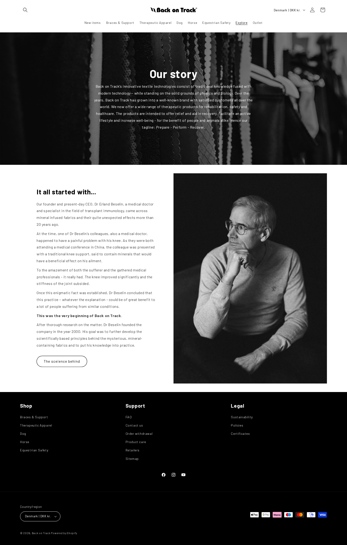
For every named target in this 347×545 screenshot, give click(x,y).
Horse (24, 442)
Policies (237, 425)
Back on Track (41, 533)
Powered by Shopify (64, 533)
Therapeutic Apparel (36, 425)
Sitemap (132, 459)
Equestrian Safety (34, 450)
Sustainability (242, 417)
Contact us (134, 425)
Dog (23, 434)
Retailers (133, 450)
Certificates (240, 434)
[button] (25, 10)
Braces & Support (34, 417)
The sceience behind (62, 361)
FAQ (129, 417)
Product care (136, 442)
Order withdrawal (139, 434)
